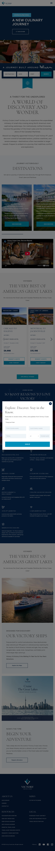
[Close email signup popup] (50, 403)
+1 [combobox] (30, 436)
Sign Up (27, 444)
